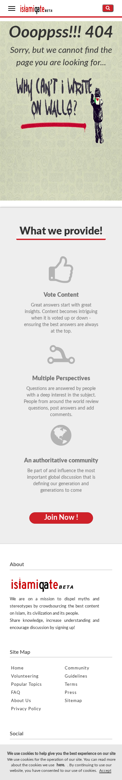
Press (71, 693)
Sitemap (73, 701)
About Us (21, 701)
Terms (71, 684)
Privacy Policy (26, 709)
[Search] (108, 8)
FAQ (15, 693)
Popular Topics (26, 684)
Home (17, 668)
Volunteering (25, 676)
